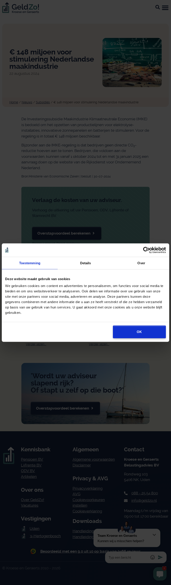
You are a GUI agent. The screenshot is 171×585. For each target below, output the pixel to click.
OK (139, 332)
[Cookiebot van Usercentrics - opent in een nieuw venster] (146, 250)
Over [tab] (141, 263)
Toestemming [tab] (29, 263)
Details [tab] (85, 263)
